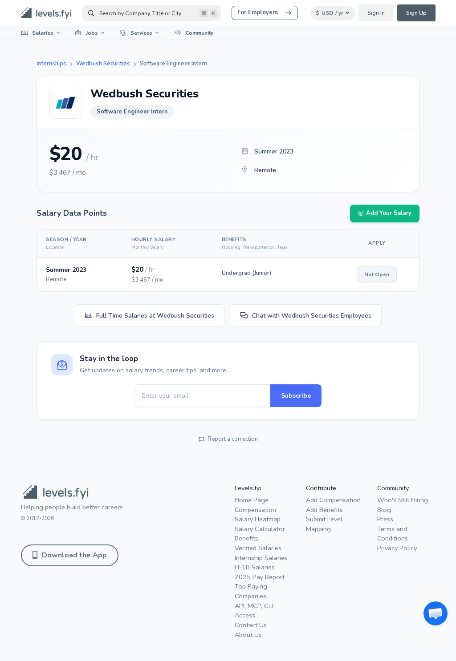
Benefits (246, 538)
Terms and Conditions (392, 533)
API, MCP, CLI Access (254, 610)
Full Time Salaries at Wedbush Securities (155, 315)
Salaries (42, 32)
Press (385, 519)
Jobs (92, 32)
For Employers (257, 12)
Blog (384, 509)
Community (199, 32)
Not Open (376, 274)
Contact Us (251, 625)
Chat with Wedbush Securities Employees (311, 315)
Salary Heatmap (258, 519)
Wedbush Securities (103, 64)
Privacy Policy (397, 548)
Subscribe (296, 395)
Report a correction (233, 439)
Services (141, 32)
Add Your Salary (388, 213)
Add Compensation (333, 500)
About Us (248, 634)
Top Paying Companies (251, 591)
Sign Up (416, 12)
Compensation (255, 509)
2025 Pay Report (260, 576)
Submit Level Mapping (324, 524)
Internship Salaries (261, 557)
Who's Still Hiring (402, 500)
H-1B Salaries (255, 567)
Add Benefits (324, 509)
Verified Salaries (258, 548)
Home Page (252, 500)
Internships (51, 64)
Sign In (376, 12)
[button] (435, 613)
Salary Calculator (260, 528)
